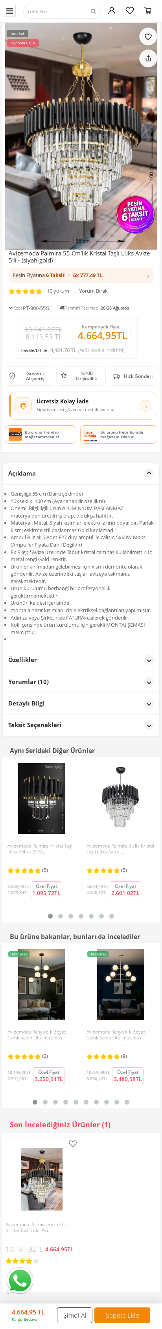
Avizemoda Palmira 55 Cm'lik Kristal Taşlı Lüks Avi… (36, 1227)
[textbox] (62, 11)
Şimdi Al (75, 1315)
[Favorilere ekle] (148, 36)
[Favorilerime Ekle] (73, 1144)
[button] (81, 275)
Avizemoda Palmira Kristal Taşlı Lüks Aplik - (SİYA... (40, 848)
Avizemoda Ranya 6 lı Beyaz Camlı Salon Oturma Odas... (36, 1034)
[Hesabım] (111, 10)
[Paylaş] (148, 58)
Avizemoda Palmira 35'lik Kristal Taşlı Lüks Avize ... (120, 848)
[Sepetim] (148, 10)
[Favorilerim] (129, 10)
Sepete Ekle (122, 1315)
